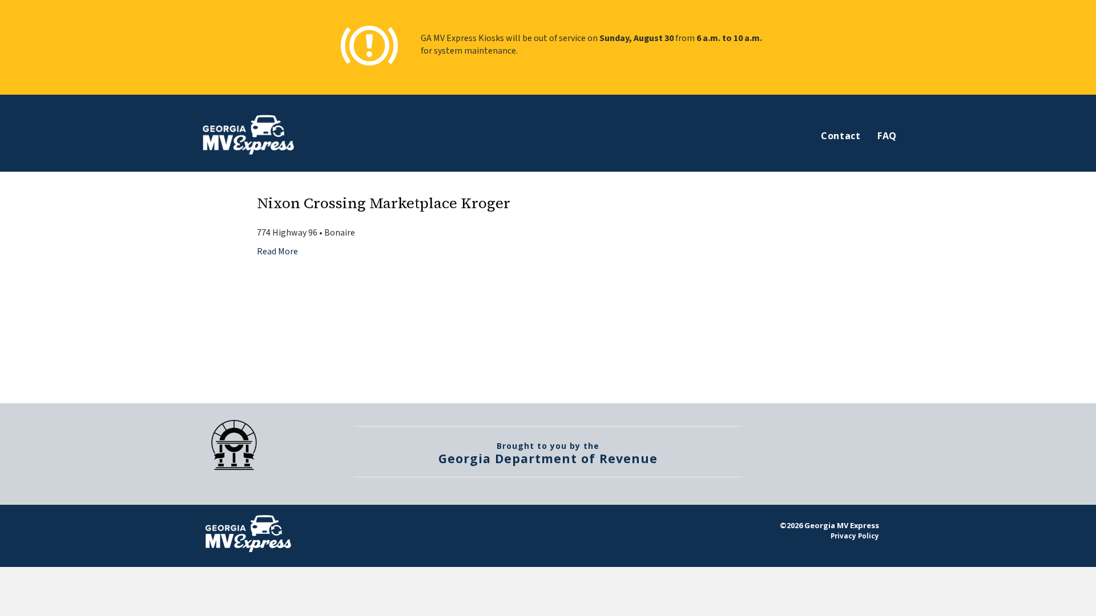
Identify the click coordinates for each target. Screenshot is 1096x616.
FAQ (887, 135)
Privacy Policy (855, 536)
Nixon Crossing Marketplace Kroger (383, 203)
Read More (277, 251)
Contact (841, 135)
